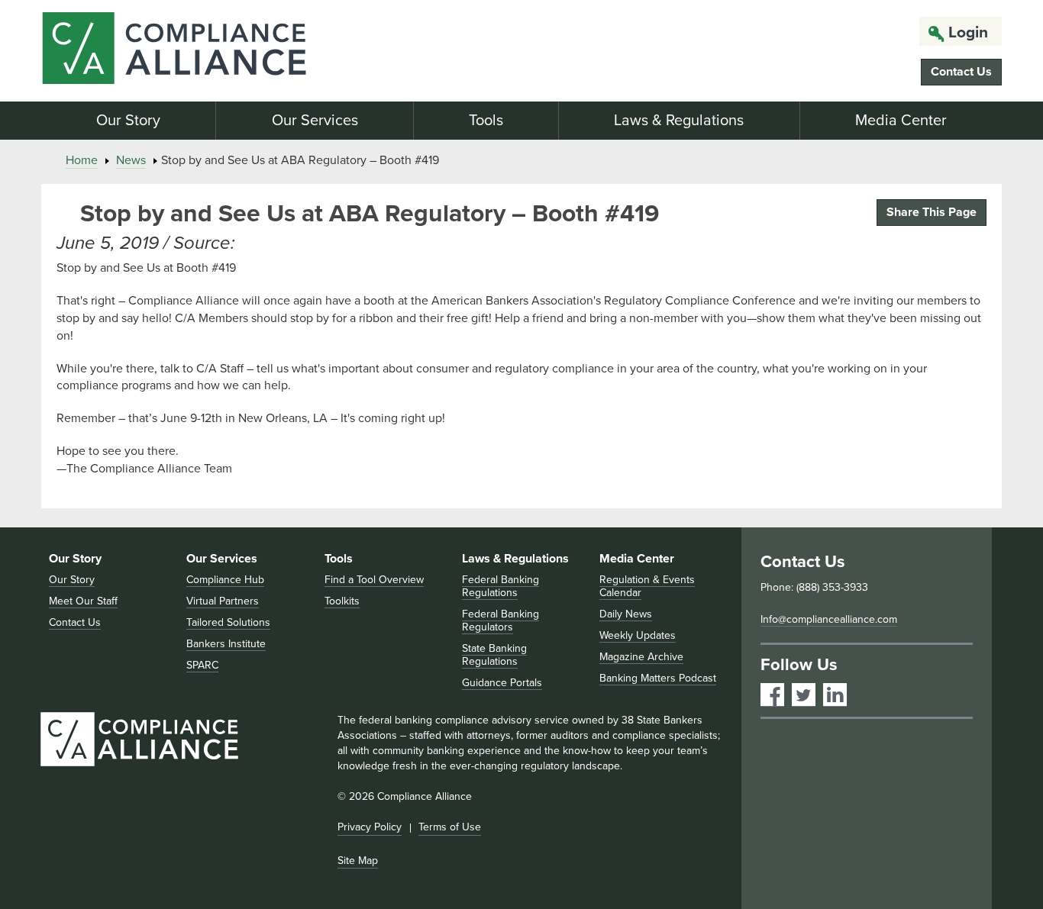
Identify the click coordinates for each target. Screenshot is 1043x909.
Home (82, 160)
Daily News (625, 614)
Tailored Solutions (228, 622)
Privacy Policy (369, 826)
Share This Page (931, 212)
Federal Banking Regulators (500, 620)
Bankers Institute (226, 643)
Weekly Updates (637, 635)
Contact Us (961, 71)
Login (968, 32)
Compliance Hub (225, 579)
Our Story (128, 120)
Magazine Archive (641, 656)
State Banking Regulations (494, 655)
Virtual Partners (222, 601)
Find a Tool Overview (374, 579)
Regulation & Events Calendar (647, 586)
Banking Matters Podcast (657, 678)
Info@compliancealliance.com (828, 619)
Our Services (315, 120)
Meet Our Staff (83, 601)
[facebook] (772, 695)
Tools (486, 120)
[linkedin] (835, 695)
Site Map (357, 860)
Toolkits (342, 601)
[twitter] (803, 695)
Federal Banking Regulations (500, 586)
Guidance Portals (502, 682)
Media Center (901, 120)
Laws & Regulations (679, 120)
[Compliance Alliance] (193, 50)
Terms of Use (449, 826)
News (131, 160)
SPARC (202, 665)
